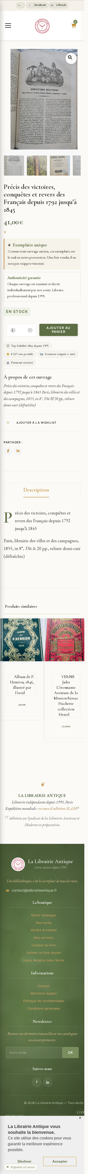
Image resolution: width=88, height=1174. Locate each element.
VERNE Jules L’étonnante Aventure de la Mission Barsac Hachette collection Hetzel (66, 695)
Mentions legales (44, 993)
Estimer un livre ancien (43, 953)
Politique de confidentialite (43, 1001)
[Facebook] (36, 1082)
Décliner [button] (24, 1161)
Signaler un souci (20, 1167)
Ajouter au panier (58, 330)
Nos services (44, 938)
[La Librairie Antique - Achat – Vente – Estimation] (42, 26)
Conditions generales (43, 1008)
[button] (71, 58)
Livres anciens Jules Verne (43, 960)
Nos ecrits (44, 923)
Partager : (13, 442)
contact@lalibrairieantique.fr (34, 890)
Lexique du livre (44, 945)
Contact (44, 986)
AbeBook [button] (39, 5)
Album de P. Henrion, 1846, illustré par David (22, 684)
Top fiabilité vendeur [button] (20, 5)
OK (70, 1052)
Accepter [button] (59, 1161)
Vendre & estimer (44, 930)
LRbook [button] (60, 5)
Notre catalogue (43, 915)
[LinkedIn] (48, 1082)
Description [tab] (36, 490)
